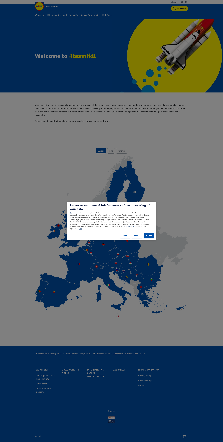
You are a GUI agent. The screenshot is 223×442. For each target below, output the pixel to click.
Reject (137, 236)
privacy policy (129, 227)
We (71, 213)
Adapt (125, 236)
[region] (111, 221)
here (80, 229)
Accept (149, 236)
